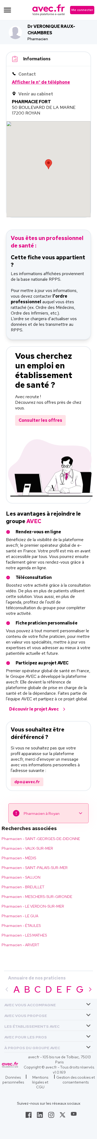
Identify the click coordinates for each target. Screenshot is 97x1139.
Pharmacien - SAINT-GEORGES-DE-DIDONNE (41, 838)
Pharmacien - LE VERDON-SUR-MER (33, 906)
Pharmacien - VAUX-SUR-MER (27, 848)
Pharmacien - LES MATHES (24, 935)
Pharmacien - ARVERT (20, 944)
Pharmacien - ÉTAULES (21, 925)
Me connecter (82, 10)
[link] (29, 1116)
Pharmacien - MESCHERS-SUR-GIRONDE (37, 896)
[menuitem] (48, 1004)
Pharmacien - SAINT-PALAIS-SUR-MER (35, 867)
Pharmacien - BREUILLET (23, 887)
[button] (30, 1004)
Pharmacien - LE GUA (20, 916)
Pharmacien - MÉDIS (19, 858)
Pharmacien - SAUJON (21, 877)
